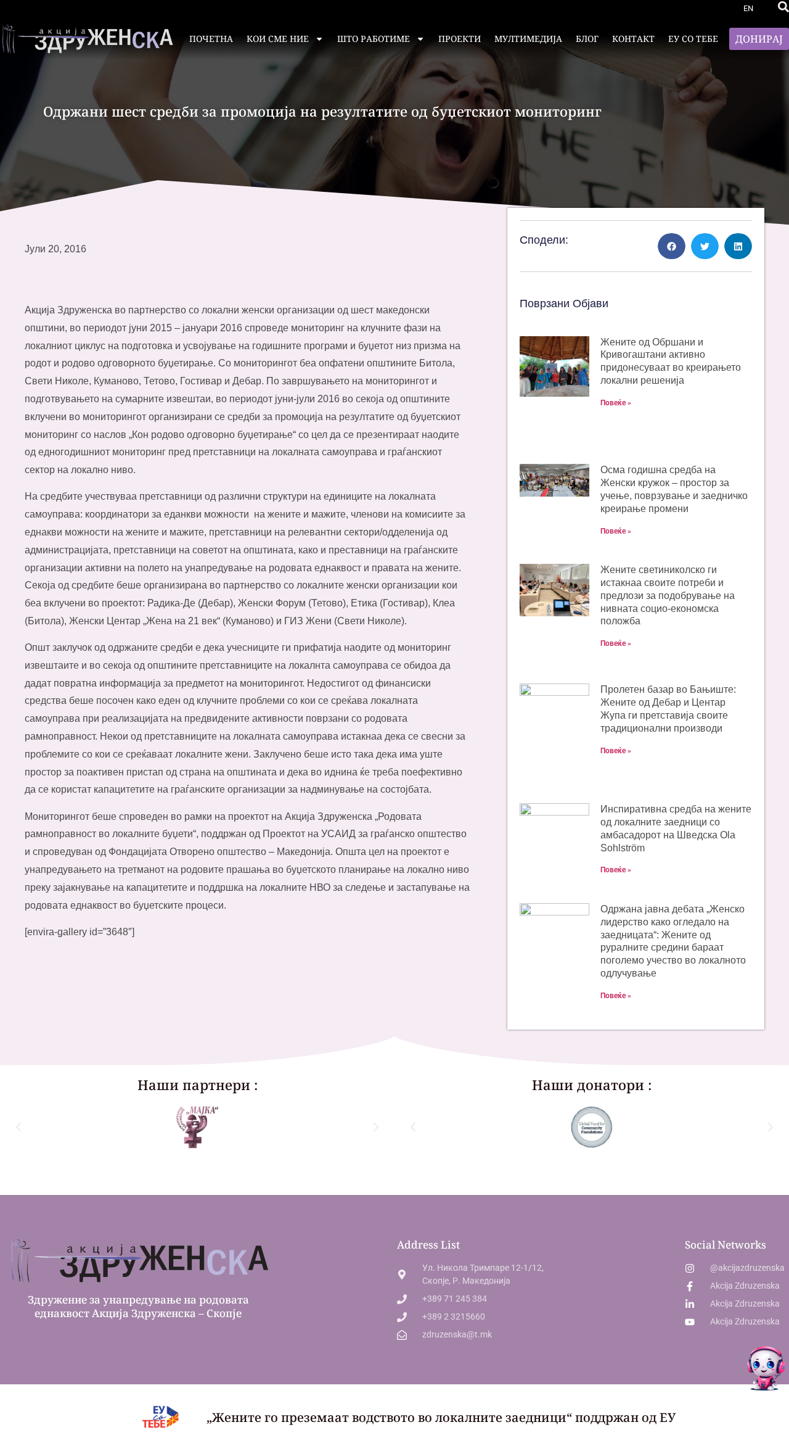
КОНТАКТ (633, 38)
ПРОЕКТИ (459, 38)
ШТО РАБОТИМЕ (373, 38)
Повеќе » (615, 403)
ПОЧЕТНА (211, 38)
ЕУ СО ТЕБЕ (693, 38)
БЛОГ (587, 38)
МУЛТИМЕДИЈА (528, 38)
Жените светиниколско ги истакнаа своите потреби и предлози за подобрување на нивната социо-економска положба (667, 595)
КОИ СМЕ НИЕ (278, 38)
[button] (783, 6)
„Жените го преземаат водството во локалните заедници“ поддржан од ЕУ (441, 1417)
